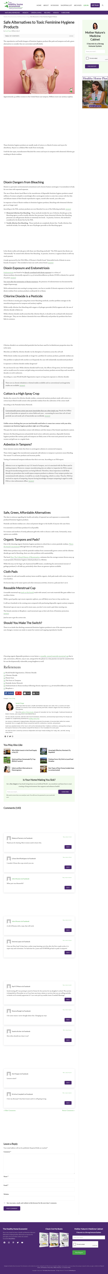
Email (6, 1185)
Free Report (92, 66)
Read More (12, 1238)
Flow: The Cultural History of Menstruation (25, 557)
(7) (4, 688)
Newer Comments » (68, 1110)
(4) (4, 680)
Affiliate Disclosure (57, 1267)
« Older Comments (10, 1110)
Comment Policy (66, 1267)
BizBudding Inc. (72, 1270)
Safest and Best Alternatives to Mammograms (22, 769)
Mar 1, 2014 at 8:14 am (67, 1030)
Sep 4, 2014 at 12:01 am (67, 920)
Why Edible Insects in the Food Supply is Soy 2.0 (24, 751)
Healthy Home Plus (34, 718)
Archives (20, 16)
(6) (4, 685)
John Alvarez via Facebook (20, 879)
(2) (4, 675)
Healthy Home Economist (10, 16)
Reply (68, 847)
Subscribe (65, 792)
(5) (4, 683)
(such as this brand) (27, 592)
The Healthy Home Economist (49, 1270)
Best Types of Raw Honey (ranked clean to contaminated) (61, 769)
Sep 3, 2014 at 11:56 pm (67, 940)
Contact (5, 1266)
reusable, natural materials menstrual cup (54, 656)
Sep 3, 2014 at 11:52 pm (67, 985)
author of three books (27, 712)
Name (6, 1176)
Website (6, 1194)
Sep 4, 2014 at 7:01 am (67, 836)
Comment (7, 1152)
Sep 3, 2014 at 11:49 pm (67, 1009)
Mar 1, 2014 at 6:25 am (67, 1072)
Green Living (26, 16)
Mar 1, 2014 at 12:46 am (67, 1092)
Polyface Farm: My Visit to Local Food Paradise (60, 760)
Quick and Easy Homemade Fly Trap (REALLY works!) (23, 760)
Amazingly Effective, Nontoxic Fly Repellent (59, 751)
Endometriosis (8, 272)
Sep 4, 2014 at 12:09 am (67, 877)
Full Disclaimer (44, 1267)
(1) (4, 672)
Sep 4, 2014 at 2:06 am (67, 857)
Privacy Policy (50, 1267)
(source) (68, 209)
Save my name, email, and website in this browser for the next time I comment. (32, 1203)
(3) (4, 678)
